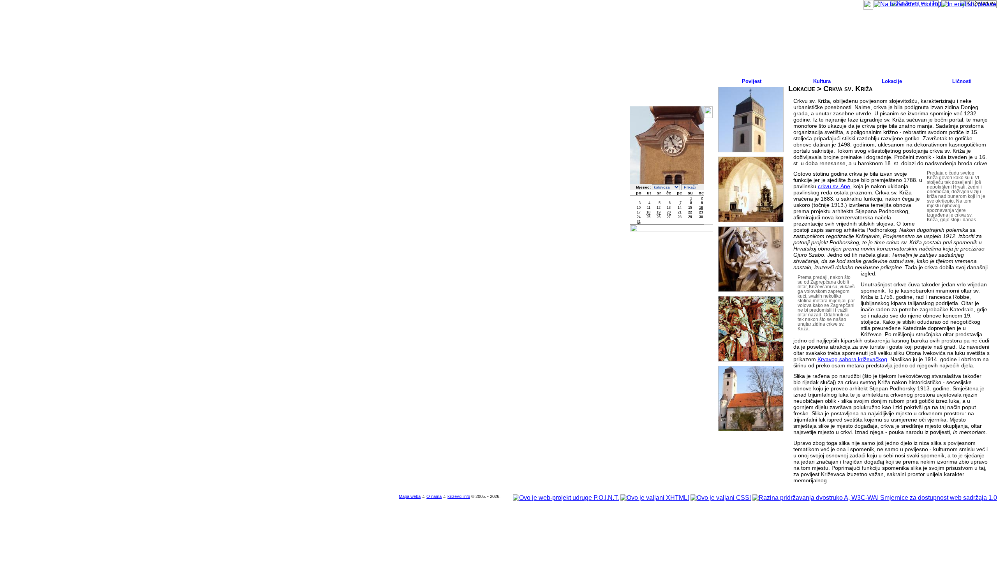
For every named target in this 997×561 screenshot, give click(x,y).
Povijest (751, 81)
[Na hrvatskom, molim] (906, 4)
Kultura (822, 81)
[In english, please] (969, 4)
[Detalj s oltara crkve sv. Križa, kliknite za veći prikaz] (751, 259)
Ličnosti (962, 81)
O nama (434, 496)
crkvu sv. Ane (834, 186)
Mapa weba (410, 496)
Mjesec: (643, 187)
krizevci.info (458, 496)
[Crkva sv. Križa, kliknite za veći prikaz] (751, 119)
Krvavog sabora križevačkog (852, 359)
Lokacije (892, 81)
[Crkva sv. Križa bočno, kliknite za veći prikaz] (751, 398)
